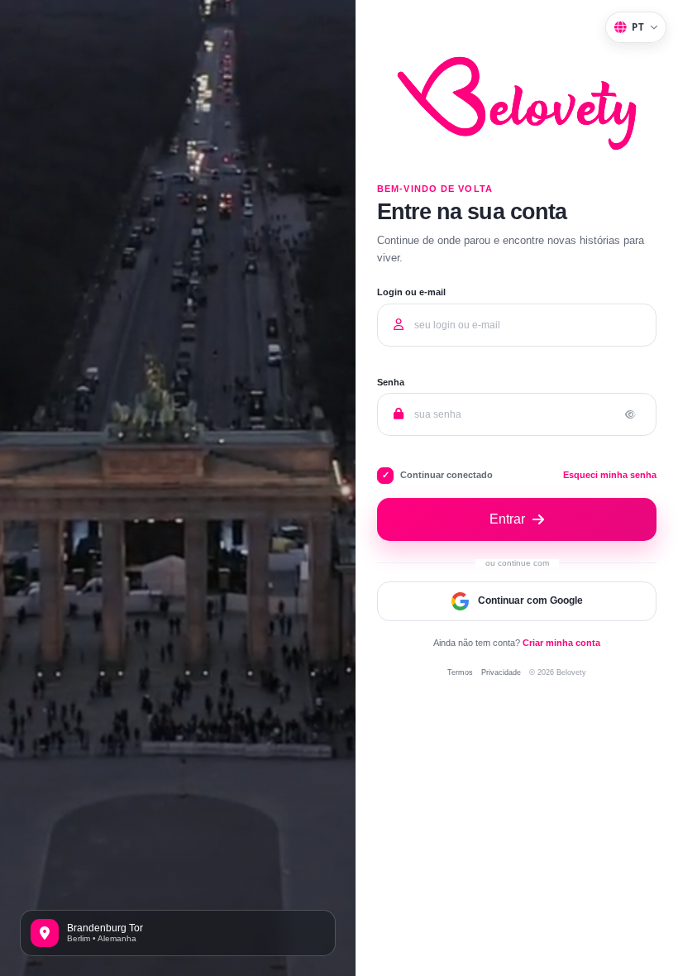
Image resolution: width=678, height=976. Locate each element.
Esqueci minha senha (610, 475)
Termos (460, 672)
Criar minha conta (561, 643)
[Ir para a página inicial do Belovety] (517, 177)
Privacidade (501, 672)
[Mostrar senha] (630, 414)
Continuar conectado (446, 475)
